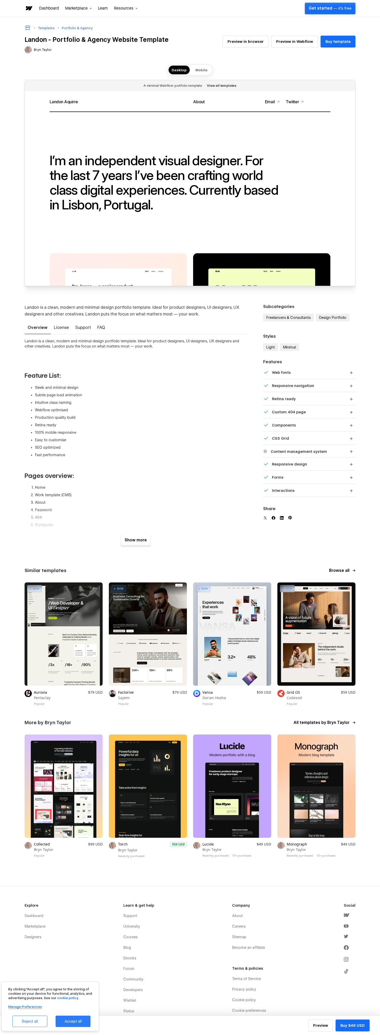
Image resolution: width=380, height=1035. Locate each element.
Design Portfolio (332, 317)
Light (270, 347)
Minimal (289, 347)
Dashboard (49, 8)
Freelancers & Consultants (288, 317)
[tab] (38, 327)
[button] (78, 8)
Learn (103, 8)
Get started (330, 8)
